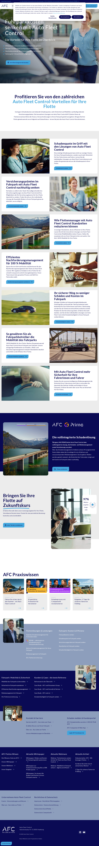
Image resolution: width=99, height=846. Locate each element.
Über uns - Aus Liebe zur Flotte (36, 729)
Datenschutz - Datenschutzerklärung (46, 805)
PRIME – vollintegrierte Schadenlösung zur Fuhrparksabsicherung (36, 642)
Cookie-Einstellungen (52, 17)
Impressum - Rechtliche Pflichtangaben (47, 801)
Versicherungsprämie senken (16, 206)
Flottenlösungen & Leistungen (39, 631)
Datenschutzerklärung (59, 13)
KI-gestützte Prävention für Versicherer (33, 601)
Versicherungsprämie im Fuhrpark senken (72, 642)
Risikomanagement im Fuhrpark (36, 654)
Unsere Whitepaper (8, 762)
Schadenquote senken (62, 168)
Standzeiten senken (61, 243)
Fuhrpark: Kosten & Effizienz (71, 631)
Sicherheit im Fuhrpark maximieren (13, 685)
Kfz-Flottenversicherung (34, 658)
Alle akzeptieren (65, 17)
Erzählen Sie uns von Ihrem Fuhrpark (38, 726)
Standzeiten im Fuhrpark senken (69, 646)
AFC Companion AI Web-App (76, 728)
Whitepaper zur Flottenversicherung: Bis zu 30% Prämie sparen (36, 767)
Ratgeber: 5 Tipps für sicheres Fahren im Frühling (82, 601)
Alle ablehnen (77, 17)
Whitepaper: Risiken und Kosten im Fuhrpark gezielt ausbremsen (36, 759)
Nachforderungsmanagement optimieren (19, 282)
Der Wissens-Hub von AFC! (11, 758)
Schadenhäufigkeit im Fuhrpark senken (71, 650)
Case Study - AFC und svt (42, 693)
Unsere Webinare (7, 765)
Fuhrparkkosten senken (66, 635)
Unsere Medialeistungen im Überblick (38, 733)
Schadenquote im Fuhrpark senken (70, 638)
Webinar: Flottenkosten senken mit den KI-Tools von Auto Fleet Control (61, 760)
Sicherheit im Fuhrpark (62, 394)
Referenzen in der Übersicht (43, 681)
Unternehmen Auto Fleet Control (16, 797)
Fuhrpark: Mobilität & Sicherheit (16, 677)
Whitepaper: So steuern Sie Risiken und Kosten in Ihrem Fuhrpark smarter (35, 775)
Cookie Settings (6, 843)
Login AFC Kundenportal (76, 733)
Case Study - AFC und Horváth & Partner (47, 689)
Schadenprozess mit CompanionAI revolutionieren (58, 601)
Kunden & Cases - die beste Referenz (50, 677)
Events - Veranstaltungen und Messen (14, 801)
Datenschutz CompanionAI (43, 812)
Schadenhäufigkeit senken (63, 321)
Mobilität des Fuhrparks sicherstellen (14, 681)
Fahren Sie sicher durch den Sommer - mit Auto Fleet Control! (13, 601)
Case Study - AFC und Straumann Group (47, 685)
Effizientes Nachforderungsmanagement (15, 689)
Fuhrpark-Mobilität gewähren (16, 356)
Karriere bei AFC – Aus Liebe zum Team (39, 722)
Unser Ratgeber (7, 769)
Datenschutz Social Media (42, 809)
